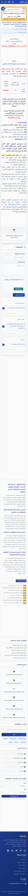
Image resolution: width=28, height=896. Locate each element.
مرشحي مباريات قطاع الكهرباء (19, 645)
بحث (14, 734)
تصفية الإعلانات (13, 796)
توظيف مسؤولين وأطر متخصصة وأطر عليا (15, 593)
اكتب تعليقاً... (21, 262)
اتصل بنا (21, 771)
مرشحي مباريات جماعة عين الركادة (17, 590)
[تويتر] (16, 850)
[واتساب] (24, 850)
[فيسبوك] (20, 850)
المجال (24, 783)
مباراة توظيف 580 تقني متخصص (18, 653)
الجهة (25, 789)
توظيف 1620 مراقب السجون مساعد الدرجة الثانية (15, 655)
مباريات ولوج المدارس (18, 758)
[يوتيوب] (7, 850)
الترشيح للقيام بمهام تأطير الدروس (16, 598)
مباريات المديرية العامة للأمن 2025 (18, 650)
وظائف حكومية (21, 862)
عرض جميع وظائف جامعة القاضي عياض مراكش (14, 236)
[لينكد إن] (12, 850)
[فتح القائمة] (2, 2)
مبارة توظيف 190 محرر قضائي (19, 658)
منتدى (21, 766)
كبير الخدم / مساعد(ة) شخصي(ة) (17, 585)
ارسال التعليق (18, 294)
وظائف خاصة (21, 865)
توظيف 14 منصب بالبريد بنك (18, 595)
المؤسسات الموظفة (19, 874)
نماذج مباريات (20, 754)
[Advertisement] (14, 418)
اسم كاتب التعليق (20, 254)
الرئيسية (23, 859)
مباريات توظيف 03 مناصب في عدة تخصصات (14, 603)
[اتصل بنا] (9, 2)
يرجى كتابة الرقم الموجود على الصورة (14, 279)
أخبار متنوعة (21, 762)
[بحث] (12, 2)
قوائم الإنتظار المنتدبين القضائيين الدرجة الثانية (14, 600)
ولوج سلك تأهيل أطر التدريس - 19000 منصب (16, 647)
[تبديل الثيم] (5, 2)
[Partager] (3, 8)
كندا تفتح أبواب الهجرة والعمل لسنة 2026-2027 (14, 588)
